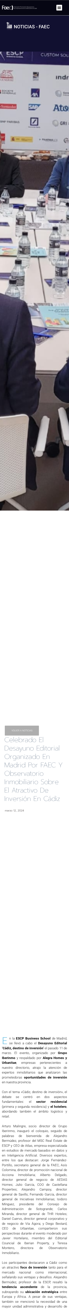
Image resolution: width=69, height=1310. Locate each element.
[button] (59, 8)
